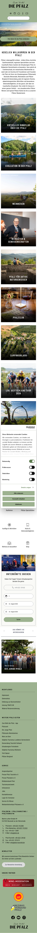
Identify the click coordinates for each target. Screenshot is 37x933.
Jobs (3, 791)
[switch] (32, 467)
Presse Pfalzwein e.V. (9, 778)
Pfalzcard (5, 726)
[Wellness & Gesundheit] (9, 543)
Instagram (24, 917)
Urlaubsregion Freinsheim (10, 746)
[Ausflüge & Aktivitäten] (9, 524)
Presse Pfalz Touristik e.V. (10, 774)
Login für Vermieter (8, 798)
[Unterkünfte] (19, 13)
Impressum (5, 695)
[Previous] (4, 33)
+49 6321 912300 (18, 826)
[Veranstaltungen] (14, 13)
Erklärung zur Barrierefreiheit (11, 702)
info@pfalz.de (14, 833)
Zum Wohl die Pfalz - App (10, 723)
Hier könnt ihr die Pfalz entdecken (18, 39)
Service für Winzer (8, 801)
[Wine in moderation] (18, 883)
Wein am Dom (6, 736)
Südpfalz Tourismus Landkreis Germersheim (16, 740)
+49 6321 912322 (21, 828)
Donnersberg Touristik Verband (12, 743)
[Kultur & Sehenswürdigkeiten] (28, 524)
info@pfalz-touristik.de (17, 843)
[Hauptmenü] (10, 13)
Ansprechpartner (7, 771)
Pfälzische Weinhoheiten (10, 733)
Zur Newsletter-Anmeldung (13, 865)
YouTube (18, 917)
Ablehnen (18, 504)
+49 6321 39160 (20, 588)
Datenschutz (6, 698)
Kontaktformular (7, 794)
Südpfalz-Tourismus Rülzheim (11, 750)
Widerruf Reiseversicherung (11, 708)
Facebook (13, 917)
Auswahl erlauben (18, 499)
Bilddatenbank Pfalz (8, 781)
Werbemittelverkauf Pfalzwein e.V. (13, 804)
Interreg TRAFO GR (8, 705)
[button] (4, 631)
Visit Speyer (6, 753)
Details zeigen (26, 487)
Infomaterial (6, 788)
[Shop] (28, 543)
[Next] (33, 33)
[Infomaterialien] (23, 13)
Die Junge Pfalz (7, 730)
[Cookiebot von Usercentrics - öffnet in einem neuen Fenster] (26, 427)
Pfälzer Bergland (7, 756)
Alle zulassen (18, 493)
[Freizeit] (27, 13)
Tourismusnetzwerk (8, 784)
